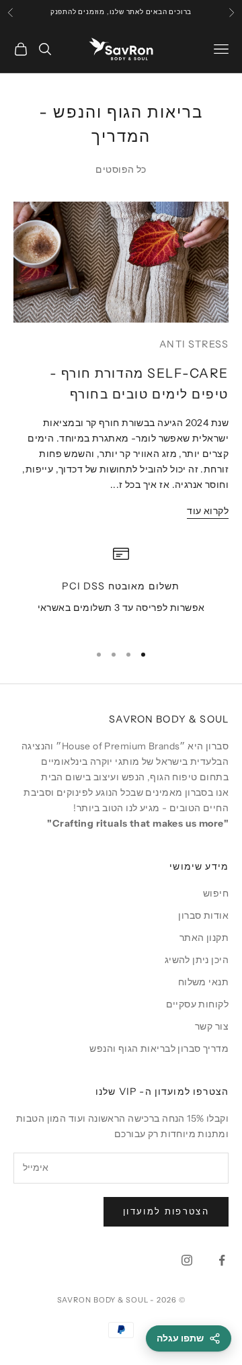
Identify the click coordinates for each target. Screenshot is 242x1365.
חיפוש (216, 893)
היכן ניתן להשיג (197, 960)
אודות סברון (203, 915)
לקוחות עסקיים (197, 1004)
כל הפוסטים (120, 169)
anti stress (194, 344)
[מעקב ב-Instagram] (187, 1260)
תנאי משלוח (203, 982)
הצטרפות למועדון (166, 1211)
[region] (121, 588)
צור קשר (212, 1026)
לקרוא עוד (208, 511)
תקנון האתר (204, 938)
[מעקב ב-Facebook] (222, 1260)
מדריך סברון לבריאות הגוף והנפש (159, 1048)
